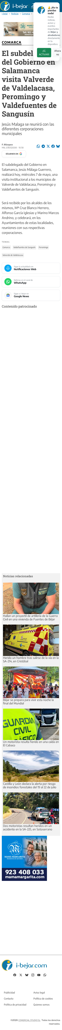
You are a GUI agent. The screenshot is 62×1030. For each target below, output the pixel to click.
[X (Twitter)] (21, 974)
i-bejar (5, 13)
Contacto (8, 998)
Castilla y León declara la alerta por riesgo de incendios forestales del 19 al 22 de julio (29, 785)
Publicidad (9, 992)
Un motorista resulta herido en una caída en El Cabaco (31, 743)
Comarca (26, 13)
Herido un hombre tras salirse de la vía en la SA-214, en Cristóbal (31, 659)
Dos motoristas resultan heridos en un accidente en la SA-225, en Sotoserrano (27, 827)
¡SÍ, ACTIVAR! (44, 52)
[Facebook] (15, 974)
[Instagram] (33, 974)
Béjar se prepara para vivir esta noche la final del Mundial (28, 701)
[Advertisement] (31, 441)
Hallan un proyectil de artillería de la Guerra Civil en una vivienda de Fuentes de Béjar (30, 617)
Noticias (15, 13)
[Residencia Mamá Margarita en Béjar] (24, 858)
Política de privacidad (15, 1004)
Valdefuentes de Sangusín (24, 247)
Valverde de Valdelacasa (13, 255)
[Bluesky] (27, 974)
